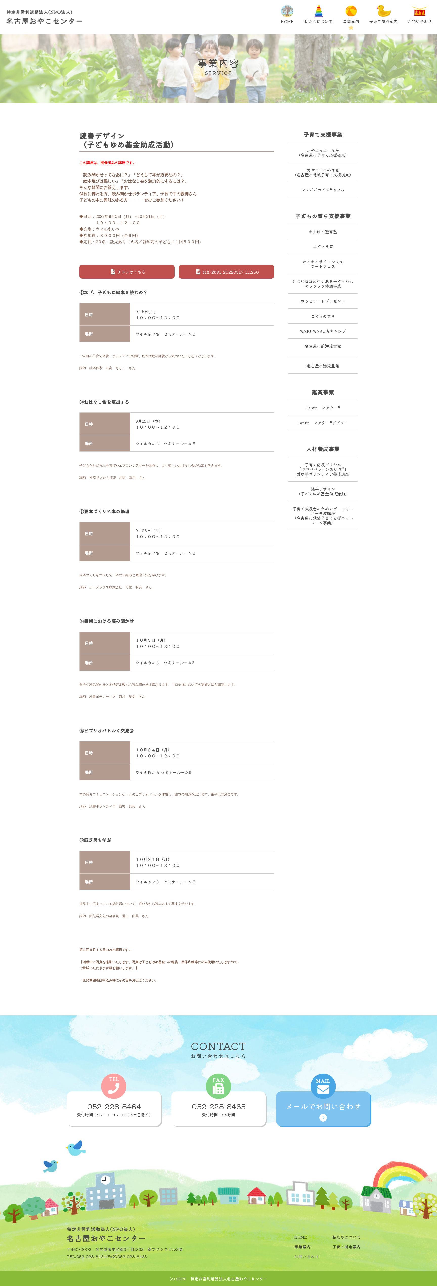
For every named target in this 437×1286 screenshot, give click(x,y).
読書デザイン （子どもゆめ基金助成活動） (323, 491)
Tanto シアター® (323, 408)
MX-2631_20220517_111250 (231, 272)
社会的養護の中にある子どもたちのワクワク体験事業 (323, 283)
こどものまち (323, 316)
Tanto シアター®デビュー (323, 423)
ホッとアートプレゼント (323, 301)
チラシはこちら (131, 272)
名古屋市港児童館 (323, 366)
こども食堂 (323, 246)
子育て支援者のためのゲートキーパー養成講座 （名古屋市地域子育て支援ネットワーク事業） (323, 516)
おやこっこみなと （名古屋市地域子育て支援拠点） (323, 172)
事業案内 (351, 21)
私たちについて (318, 21)
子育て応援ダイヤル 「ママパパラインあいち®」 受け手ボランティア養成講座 (323, 469)
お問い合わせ (420, 21)
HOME (287, 21)
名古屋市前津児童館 (323, 346)
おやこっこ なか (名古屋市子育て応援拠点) (323, 152)
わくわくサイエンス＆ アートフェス (323, 264)
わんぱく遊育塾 (323, 232)
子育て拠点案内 (383, 21)
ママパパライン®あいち (322, 189)
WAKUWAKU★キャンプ (323, 331)
